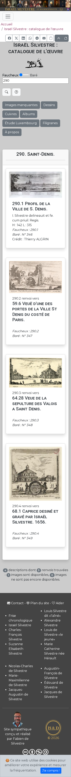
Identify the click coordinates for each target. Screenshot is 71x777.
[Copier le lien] (50, 38)
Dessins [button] (49, 105)
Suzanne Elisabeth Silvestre (16, 648)
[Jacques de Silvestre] (68, 3)
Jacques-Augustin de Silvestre (18, 694)
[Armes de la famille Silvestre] (68, 9)
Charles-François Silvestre (15, 634)
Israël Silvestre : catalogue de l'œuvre (33, 29)
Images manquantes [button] (21, 105)
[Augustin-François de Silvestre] (57, 3)
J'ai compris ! (51, 770)
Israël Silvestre (20, 625)
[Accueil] (32, 9)
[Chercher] (6, 92)
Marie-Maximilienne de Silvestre (19, 680)
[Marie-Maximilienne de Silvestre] (45, 3)
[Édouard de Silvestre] (63, 3)
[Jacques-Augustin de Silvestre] (51, 3)
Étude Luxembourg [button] (21, 123)
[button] (8, 38)
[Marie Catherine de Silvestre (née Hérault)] (26, 3)
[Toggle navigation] (7, 16)
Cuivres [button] (11, 114)
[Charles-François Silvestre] (15, 3)
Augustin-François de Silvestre (53, 673)
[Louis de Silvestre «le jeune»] (20, 3)
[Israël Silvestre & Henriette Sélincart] (6, 4)
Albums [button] (28, 114)
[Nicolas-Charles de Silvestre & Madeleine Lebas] (36, 3)
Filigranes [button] (50, 123)
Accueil (6, 24)
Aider (60, 603)
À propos (12, 132)
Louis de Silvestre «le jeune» (53, 634)
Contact (17, 603)
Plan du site (39, 603)
